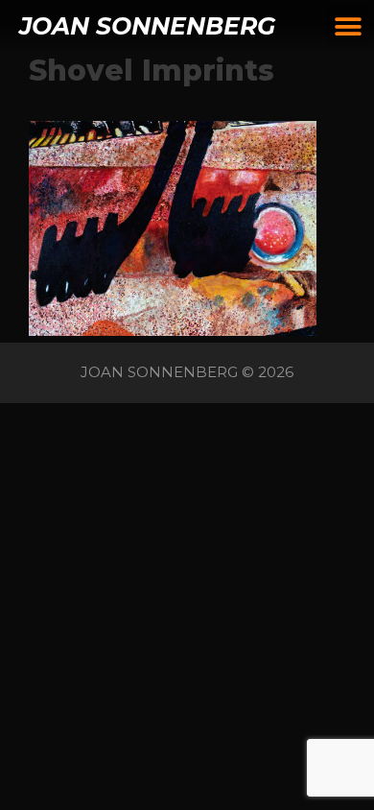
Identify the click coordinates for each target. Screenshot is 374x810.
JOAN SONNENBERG (147, 26)
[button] (347, 26)
